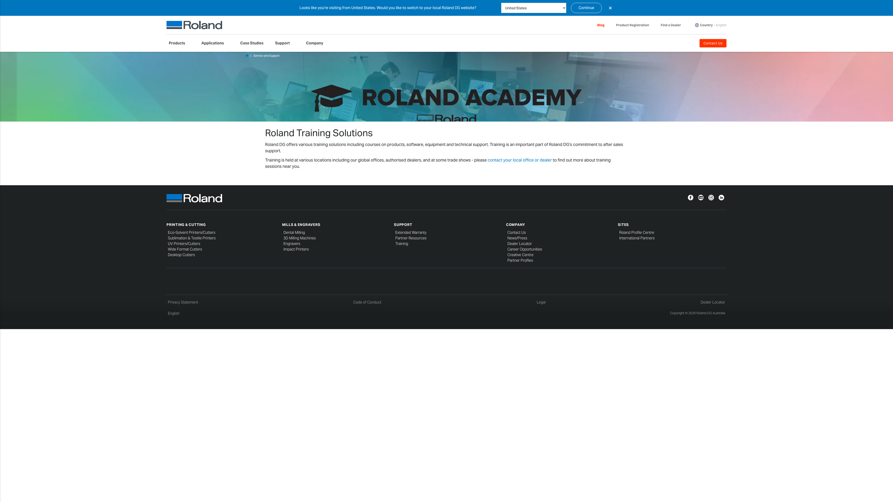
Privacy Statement (183, 302)
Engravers (291, 243)
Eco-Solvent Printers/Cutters (191, 232)
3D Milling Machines (299, 238)
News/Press (517, 238)
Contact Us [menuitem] (713, 43)
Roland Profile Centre (636, 232)
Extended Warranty (411, 232)
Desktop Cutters (181, 254)
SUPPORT (403, 224)
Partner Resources (411, 238)
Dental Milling (294, 232)
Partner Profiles (520, 260)
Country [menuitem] (706, 25)
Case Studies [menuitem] (251, 43)
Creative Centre (520, 254)
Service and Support (266, 55)
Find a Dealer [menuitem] (671, 25)
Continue (586, 7)
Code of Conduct (367, 302)
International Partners (637, 238)
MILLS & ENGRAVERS (301, 224)
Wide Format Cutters (185, 249)
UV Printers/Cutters (184, 243)
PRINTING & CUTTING (186, 224)
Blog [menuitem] (600, 25)
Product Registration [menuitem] (632, 25)
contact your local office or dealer (520, 160)
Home (247, 55)
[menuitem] (179, 43)
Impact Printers (296, 249)
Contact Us (516, 232)
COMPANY (515, 224)
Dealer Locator (519, 243)
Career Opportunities (524, 249)
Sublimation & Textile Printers (192, 238)
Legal (541, 302)
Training (401, 243)
